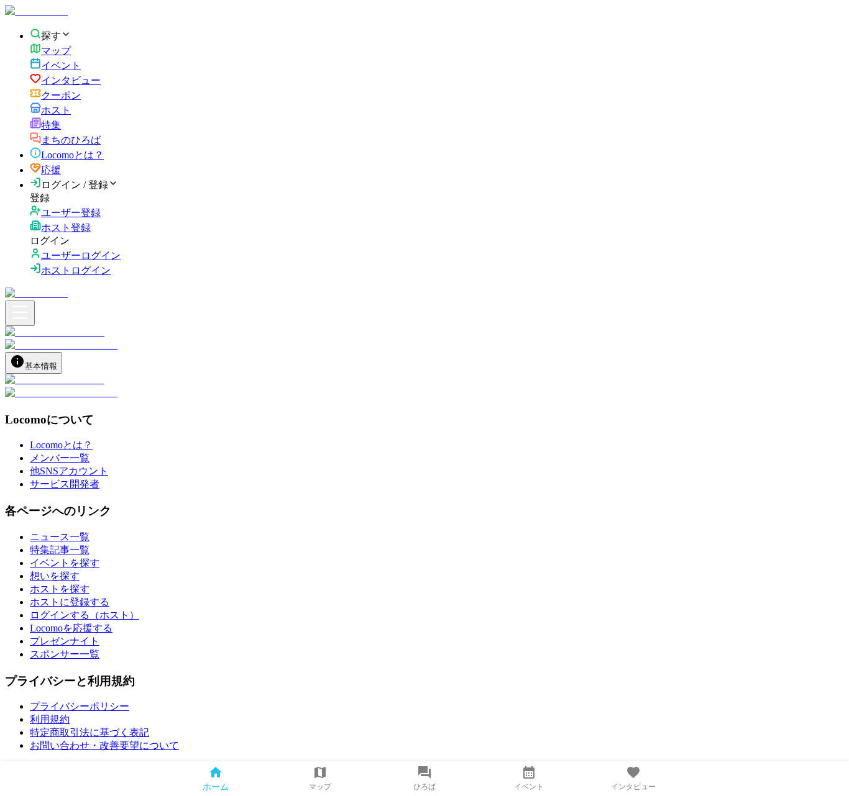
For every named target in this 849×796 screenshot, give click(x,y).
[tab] (33, 363)
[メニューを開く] (20, 313)
